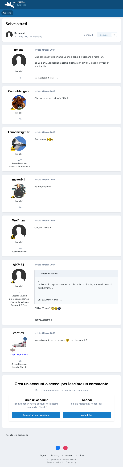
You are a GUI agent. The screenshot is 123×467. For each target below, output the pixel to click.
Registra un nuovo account (36, 415)
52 (19, 292)
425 (20, 160)
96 (19, 207)
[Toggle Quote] (39, 273)
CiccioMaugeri (18, 91)
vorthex (18, 333)
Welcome (37, 36)
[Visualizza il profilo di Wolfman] (19, 232)
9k (19, 361)
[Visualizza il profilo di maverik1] (19, 191)
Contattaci (67, 455)
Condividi (88, 35)
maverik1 (18, 179)
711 (20, 248)
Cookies (80, 455)
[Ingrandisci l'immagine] (50, 139)
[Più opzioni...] (115, 50)
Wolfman (18, 220)
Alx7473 (18, 264)
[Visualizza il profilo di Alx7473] (19, 276)
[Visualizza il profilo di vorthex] (19, 344)
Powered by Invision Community (61, 462)
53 (19, 119)
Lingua (42, 455)
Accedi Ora (86, 415)
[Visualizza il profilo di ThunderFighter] (19, 143)
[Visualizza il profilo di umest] (9, 34)
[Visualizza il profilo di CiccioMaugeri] (19, 102)
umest (21, 33)
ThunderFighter (18, 132)
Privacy (55, 455)
